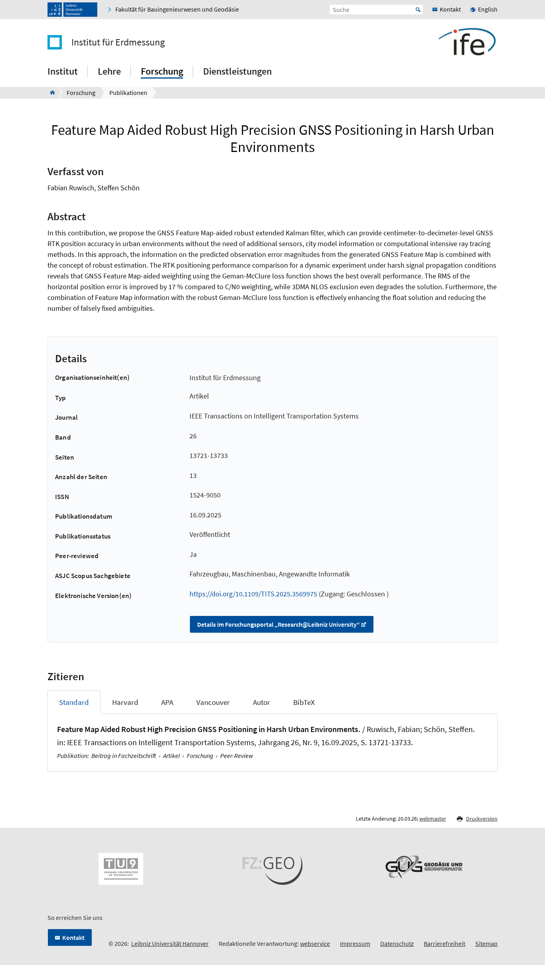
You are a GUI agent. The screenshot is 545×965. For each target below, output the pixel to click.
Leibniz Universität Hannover (170, 943)
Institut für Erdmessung (118, 42)
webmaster (432, 818)
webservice (315, 943)
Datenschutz (397, 943)
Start (418, 9)
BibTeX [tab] (304, 702)
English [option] (488, 9)
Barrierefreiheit (444, 943)
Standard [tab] (74, 702)
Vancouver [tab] (213, 702)
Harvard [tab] (125, 702)
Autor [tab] (261, 702)
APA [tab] (167, 702)
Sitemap (486, 943)
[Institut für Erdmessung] (50, 92)
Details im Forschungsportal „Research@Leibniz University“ (278, 624)
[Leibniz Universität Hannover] (72, 9)
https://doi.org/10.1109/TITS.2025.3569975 (253, 593)
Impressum (355, 943)
